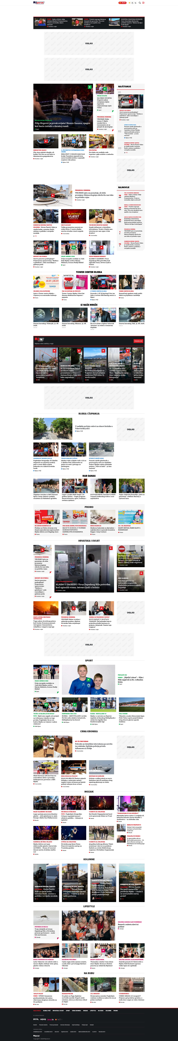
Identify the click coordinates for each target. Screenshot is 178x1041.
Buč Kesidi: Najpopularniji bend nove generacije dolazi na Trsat (100, 815)
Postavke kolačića (43, 1025)
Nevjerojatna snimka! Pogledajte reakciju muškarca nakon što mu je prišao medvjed (103, 998)
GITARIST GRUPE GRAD (130, 125)
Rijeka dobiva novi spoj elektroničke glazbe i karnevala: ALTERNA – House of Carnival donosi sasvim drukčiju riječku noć (45, 848)
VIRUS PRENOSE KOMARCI (97, 256)
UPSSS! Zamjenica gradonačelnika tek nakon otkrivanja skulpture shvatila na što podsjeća (45, 999)
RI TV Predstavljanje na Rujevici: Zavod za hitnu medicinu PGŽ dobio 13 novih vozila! (95, 373)
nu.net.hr (94, 1031)
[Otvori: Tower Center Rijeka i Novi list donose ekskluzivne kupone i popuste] (75, 282)
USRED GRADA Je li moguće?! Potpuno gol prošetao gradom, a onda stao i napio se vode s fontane (131, 998)
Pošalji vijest (85, 1025)
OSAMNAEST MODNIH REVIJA (42, 458)
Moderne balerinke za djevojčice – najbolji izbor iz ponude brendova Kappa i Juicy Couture (102, 530)
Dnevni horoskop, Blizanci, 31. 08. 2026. (74, 324)
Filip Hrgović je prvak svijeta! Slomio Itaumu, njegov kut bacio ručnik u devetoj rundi (62, 125)
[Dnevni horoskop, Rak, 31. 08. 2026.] (132, 315)
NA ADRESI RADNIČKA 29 (43, 526)
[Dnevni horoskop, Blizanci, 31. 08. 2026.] (75, 315)
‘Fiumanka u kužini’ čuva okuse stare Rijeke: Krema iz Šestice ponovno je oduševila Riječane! (101, 964)
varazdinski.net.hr (48, 1031)
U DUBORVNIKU (124, 994)
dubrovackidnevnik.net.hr (84, 1031)
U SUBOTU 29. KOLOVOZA (97, 812)
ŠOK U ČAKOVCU (124, 553)
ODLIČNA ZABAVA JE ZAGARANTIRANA (131, 960)
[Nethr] (59, 1019)
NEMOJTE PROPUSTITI (134, 825)
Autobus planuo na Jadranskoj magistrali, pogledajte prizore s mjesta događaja (129, 584)
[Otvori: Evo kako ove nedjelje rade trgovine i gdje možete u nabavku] (101, 141)
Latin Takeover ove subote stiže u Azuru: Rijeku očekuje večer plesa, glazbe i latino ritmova (45, 964)
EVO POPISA (93, 150)
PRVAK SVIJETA (102, 96)
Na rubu (89, 973)
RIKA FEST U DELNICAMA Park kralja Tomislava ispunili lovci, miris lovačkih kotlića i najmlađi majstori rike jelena (73, 157)
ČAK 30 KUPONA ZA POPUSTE (71, 291)
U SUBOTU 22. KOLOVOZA (97, 842)
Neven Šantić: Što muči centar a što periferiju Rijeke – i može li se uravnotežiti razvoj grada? (131, 891)
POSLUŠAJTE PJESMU (133, 836)
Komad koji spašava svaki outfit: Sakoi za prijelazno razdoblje (130, 294)
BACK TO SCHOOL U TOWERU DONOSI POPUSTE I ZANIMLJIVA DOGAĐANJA (74, 530)
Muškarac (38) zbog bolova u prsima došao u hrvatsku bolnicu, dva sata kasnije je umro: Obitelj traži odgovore (130, 559)
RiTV (39, 380)
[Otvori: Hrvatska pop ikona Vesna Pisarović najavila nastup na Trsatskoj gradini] (73, 833)
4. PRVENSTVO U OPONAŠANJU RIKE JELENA (72, 151)
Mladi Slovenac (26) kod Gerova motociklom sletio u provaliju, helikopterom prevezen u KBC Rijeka (44, 778)
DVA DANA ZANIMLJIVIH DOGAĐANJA (74, 526)
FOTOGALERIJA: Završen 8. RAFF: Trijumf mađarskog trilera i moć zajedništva (103, 496)
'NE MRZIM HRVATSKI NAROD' (98, 225)
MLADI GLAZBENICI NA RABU (42, 812)
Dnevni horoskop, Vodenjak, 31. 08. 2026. (46, 324)
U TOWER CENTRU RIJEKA (98, 291)
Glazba (64, 822)
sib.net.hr (57, 1031)
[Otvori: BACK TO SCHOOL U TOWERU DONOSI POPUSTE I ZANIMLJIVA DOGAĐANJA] (75, 517)
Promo (36, 298)
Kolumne (89, 859)
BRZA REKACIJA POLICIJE (69, 776)
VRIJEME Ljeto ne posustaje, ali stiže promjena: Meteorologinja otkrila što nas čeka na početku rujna (94, 195)
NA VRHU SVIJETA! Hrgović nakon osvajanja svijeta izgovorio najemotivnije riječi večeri (104, 103)
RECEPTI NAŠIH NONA (97, 960)
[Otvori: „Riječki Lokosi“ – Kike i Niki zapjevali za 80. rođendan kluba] (88, 680)
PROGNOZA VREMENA (104, 117)
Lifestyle (89, 906)
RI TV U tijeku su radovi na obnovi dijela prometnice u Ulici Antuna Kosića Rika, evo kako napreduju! (71, 372)
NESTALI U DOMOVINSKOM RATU (132, 205)
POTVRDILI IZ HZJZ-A (41, 927)
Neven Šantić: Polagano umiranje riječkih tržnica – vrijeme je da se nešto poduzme (74, 892)
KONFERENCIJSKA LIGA (69, 714)
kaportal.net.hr (64, 1031)
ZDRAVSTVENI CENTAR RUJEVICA (93, 367)
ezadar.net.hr (73, 1031)
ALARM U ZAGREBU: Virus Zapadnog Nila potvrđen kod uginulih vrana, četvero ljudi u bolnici (100, 261)
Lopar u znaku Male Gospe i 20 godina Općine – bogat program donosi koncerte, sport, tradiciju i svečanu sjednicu (74, 497)
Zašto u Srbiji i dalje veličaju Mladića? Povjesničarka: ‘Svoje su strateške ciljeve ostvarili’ (57, 21)
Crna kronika (66, 234)
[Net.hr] (36, 1019)
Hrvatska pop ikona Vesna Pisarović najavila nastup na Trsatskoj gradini (71, 846)
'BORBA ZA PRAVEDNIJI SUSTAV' (99, 617)
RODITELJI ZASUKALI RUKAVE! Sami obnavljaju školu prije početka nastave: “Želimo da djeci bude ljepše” (131, 21)
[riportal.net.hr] (36, 1036)
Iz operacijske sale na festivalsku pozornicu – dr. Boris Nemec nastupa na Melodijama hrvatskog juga (136, 841)
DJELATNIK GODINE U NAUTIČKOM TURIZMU (117, 365)
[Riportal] (38, 3)
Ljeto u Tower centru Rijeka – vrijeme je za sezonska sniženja (44, 294)
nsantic (98, 898)
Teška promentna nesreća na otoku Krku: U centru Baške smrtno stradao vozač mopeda (72, 229)
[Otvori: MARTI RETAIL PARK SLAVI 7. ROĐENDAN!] (130, 517)
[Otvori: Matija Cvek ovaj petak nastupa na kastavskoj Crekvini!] (121, 827)
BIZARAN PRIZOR (67, 994)
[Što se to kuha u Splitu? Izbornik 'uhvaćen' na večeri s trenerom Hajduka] (103, 315)
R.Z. (127, 152)
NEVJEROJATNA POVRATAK (43, 120)
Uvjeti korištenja (76, 1025)
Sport (100, 110)
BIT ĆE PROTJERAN (81, 741)
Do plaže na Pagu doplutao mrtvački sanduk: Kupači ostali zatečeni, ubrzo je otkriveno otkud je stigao (74, 999)
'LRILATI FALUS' (38, 994)
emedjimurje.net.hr (37, 1031)
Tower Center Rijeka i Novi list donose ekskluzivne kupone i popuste (73, 295)
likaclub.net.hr (102, 1031)
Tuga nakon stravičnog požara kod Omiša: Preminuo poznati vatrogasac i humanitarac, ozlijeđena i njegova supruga (44, 624)
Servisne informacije (65, 1025)
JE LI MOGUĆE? (95, 994)
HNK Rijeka (38, 726)
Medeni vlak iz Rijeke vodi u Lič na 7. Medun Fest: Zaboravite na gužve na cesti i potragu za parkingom (73, 463)
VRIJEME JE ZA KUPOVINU (41, 291)
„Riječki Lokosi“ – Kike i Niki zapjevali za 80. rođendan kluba (131, 679)
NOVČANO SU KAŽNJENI (96, 776)
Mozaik (89, 791)
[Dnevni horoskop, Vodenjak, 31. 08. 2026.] (46, 315)
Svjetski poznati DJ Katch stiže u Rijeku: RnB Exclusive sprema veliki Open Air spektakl (131, 964)
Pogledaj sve (138, 341)
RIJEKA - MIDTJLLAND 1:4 (98, 714)
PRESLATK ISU (122, 675)
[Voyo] (43, 1019)
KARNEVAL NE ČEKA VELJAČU (42, 842)
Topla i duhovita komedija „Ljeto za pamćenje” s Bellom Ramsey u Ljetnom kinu (132, 496)
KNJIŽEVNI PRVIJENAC (69, 960)
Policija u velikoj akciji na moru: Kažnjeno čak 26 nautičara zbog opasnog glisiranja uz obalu (100, 780)
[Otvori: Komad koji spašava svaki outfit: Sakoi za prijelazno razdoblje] (132, 282)
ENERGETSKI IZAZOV (39, 150)
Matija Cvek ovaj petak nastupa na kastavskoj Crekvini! (134, 828)
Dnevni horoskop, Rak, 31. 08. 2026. (132, 323)
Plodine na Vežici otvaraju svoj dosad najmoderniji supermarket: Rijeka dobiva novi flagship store (47, 530)
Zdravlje (38, 937)
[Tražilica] (140, 3)
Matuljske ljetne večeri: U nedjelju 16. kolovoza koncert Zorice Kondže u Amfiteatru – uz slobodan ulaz (130, 817)
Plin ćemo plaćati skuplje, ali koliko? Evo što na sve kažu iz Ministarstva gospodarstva (44, 154)
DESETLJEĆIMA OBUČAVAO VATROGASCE (41, 618)
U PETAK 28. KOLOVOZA (68, 842)
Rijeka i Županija (89, 413)
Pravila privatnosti (54, 1025)
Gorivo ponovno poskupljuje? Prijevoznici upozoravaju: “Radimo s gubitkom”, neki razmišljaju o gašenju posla (131, 114)
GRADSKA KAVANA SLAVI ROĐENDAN (130, 922)
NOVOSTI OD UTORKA (125, 110)
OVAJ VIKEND (123, 714)
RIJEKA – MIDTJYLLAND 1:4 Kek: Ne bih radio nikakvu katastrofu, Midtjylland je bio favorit (74, 718)
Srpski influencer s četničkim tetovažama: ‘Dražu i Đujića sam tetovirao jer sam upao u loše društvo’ (101, 230)
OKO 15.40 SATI (66, 225)
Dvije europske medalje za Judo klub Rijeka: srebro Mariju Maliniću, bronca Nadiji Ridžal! (72, 261)
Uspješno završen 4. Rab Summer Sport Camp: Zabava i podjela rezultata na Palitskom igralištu (45, 496)
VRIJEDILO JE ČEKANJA (68, 812)
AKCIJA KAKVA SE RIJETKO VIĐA (132, 217)
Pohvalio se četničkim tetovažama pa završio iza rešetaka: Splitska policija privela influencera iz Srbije (93, 746)
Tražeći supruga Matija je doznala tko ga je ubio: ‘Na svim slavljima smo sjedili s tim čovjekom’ (95, 21)
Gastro (93, 968)
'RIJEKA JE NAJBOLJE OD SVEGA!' (43, 714)
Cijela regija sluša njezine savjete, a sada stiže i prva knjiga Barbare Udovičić (74, 964)
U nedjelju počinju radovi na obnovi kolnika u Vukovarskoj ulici (94, 427)
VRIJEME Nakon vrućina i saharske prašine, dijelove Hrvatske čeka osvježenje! (70, 621)
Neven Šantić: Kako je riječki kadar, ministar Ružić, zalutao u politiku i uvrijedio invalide (133, 147)
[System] (132, 2)
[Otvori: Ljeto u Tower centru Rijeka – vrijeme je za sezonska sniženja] (46, 282)
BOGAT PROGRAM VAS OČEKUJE (43, 960)
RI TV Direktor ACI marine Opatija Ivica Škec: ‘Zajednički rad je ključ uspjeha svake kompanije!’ (118, 372)
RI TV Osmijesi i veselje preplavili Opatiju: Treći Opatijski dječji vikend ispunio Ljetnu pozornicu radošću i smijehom (46, 371)
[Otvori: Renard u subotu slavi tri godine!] (88, 926)
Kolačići (35, 1025)
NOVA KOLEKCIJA (95, 526)
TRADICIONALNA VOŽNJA (69, 458)
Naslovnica (37, 1011)
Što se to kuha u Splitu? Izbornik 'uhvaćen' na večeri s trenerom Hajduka (102, 325)
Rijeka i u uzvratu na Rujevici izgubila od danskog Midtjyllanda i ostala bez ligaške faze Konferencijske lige (103, 719)
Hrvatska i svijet (52, 26)
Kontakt (92, 1025)
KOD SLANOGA (123, 578)
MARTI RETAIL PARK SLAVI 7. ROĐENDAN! (129, 529)
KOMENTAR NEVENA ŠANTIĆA (131, 143)
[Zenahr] (50, 1019)
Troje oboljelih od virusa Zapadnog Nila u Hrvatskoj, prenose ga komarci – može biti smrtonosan (45, 932)
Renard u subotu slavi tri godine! (128, 925)
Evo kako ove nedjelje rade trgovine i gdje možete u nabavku (101, 153)
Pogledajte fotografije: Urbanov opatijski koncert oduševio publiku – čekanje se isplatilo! (72, 817)
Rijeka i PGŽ (66, 162)
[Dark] (135, 2)
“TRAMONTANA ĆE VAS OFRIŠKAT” (128, 813)
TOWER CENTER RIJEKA (126, 291)
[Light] (129, 2)
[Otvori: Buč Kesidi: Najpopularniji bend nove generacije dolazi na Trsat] (101, 803)
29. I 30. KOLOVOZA (124, 526)
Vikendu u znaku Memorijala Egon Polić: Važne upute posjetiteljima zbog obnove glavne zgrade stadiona (131, 719)
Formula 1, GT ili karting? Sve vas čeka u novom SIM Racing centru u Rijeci (103, 295)
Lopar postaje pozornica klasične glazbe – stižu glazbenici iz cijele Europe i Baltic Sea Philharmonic (45, 816)
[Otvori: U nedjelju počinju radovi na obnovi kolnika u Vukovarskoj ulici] (52, 429)
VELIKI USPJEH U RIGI (68, 256)
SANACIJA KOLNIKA (67, 366)
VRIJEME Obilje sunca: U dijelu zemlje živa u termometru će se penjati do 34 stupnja (105, 123)
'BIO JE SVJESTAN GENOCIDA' (131, 193)
